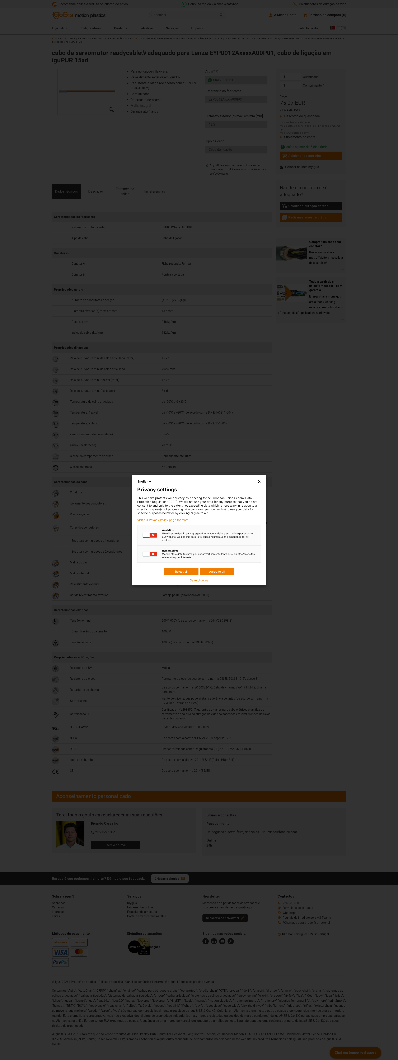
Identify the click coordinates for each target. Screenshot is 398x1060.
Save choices (199, 580)
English (142, 481)
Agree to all (217, 571)
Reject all (181, 571)
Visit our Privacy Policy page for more (162, 520)
